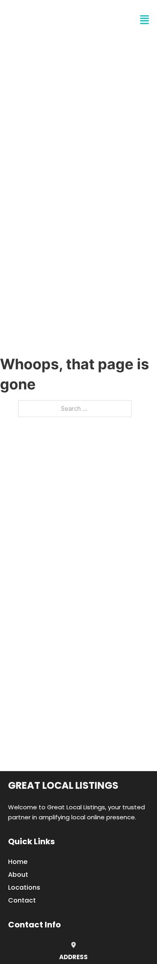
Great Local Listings (63, 785)
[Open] (144, 20)
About (18, 874)
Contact (22, 900)
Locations (24, 887)
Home (17, 861)
